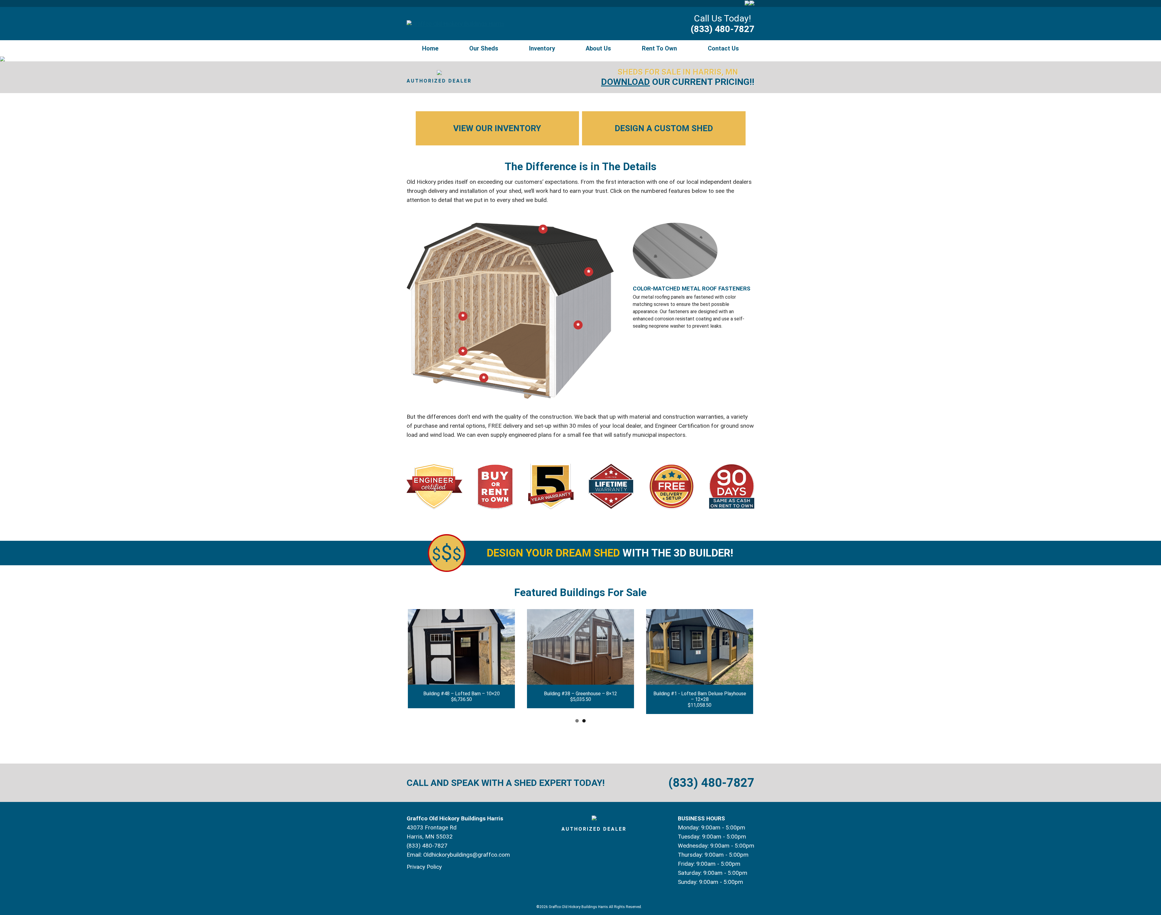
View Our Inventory (497, 128)
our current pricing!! (677, 81)
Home (430, 48)
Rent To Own (659, 48)
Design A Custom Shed (664, 128)
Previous (399, 662)
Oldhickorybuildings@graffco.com (466, 854)
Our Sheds (483, 48)
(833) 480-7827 (722, 29)
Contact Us (723, 48)
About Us (598, 48)
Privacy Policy (424, 866)
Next (762, 662)
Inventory (542, 48)
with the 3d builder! (610, 553)
